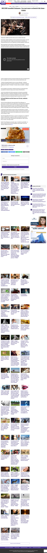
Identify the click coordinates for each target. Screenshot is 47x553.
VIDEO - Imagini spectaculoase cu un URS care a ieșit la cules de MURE (15, 474)
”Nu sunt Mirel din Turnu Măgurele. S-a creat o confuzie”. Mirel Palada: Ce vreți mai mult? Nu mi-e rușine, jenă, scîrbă (5, 186)
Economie (29, 0)
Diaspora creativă (35, 0)
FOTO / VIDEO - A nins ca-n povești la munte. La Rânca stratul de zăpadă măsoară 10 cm (25, 443)
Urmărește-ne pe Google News (31, 17)
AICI (12, 124)
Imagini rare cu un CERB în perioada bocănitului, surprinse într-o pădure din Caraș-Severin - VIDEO (15, 502)
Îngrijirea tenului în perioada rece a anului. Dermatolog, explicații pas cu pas (25, 474)
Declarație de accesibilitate (37, 547)
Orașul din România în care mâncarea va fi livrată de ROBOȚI (5, 457)
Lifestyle (13, 6)
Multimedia (16, 6)
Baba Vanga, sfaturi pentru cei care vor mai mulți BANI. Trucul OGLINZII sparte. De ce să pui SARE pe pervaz (5, 488)
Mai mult (29, 1)
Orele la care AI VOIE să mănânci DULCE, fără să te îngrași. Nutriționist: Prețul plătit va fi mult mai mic (25, 393)
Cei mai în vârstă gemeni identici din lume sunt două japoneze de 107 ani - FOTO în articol (25, 487)
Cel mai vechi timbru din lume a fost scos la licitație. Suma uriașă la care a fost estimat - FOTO (25, 376)
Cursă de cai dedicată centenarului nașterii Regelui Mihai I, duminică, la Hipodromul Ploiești (15, 410)
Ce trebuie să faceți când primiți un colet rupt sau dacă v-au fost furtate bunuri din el (15, 443)
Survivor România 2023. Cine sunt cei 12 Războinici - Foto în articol (25, 203)
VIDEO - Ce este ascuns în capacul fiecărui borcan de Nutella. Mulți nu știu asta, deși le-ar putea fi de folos (25, 313)
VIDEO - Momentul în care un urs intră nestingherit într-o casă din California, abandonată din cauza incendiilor (5, 536)
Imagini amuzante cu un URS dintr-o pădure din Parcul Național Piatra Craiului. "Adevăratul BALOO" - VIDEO (5, 503)
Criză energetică (23, 0)
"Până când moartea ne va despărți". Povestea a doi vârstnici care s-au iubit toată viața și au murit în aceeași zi (25, 503)
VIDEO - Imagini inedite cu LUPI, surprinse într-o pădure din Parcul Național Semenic (15, 487)
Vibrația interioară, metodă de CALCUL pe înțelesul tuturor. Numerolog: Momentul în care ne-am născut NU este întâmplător (25, 519)
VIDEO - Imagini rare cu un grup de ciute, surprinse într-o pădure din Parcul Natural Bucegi (5, 426)
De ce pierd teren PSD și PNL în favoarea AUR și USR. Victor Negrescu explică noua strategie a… (26, 3)
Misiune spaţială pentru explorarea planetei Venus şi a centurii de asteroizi (5, 474)
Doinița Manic (26, 13)
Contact (30, 547)
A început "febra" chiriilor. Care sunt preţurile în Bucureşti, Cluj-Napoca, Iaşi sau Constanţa (25, 343)
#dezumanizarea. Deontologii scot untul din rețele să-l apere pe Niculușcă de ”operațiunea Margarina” (39, 200)
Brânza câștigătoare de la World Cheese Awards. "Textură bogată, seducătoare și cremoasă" (25, 327)
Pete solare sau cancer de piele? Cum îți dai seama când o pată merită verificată (5, 376)
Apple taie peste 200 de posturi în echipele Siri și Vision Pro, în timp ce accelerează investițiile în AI (25, 409)
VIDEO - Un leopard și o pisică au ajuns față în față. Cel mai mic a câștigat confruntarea (15, 536)
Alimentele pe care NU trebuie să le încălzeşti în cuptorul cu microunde (15, 282)
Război (18, 0)
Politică (15, 0)
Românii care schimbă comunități (20, 1)
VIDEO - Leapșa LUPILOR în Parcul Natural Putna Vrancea (15, 342)
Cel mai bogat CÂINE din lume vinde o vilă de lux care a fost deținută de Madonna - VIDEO (15, 297)
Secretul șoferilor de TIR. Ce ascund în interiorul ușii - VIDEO (25, 252)
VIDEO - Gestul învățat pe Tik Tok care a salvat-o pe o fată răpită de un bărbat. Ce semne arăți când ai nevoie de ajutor (5, 328)
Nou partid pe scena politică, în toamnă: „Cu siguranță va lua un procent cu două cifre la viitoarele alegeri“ (38, 190)
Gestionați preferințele (24, 547)
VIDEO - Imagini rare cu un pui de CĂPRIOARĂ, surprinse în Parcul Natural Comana (25, 458)
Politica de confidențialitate (9, 547)
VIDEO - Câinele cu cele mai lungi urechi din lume (5, 516)
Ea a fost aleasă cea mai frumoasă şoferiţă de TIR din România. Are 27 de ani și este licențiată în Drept (15, 426)
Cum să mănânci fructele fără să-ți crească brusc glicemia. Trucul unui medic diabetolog (4, 443)
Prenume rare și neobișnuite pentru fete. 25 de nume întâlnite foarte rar (15, 326)
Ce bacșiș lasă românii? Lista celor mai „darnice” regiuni (15, 312)
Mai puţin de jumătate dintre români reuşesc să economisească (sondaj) (25, 282)
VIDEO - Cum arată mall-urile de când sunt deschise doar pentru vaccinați (5, 392)
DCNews (3, 2)
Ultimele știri (10, 0)
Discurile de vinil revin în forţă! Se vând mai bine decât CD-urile (15, 203)
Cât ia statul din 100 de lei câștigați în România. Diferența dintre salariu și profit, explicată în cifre (25, 185)
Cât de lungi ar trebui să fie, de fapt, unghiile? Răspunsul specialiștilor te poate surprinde (5, 313)
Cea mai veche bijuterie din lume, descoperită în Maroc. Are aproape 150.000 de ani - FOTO (5, 253)
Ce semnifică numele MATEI (24, 295)
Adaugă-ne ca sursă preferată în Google (18, 17)
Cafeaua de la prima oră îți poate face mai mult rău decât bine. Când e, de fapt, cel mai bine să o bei (5, 235)
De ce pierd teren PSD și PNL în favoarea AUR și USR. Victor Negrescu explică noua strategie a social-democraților (39, 205)
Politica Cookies (17, 547)
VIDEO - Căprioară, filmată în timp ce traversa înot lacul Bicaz (5, 358)
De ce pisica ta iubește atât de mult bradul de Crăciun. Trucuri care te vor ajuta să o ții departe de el (15, 235)
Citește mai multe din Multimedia (15, 543)
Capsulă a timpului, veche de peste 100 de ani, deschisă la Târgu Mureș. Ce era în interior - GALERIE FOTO (5, 282)
